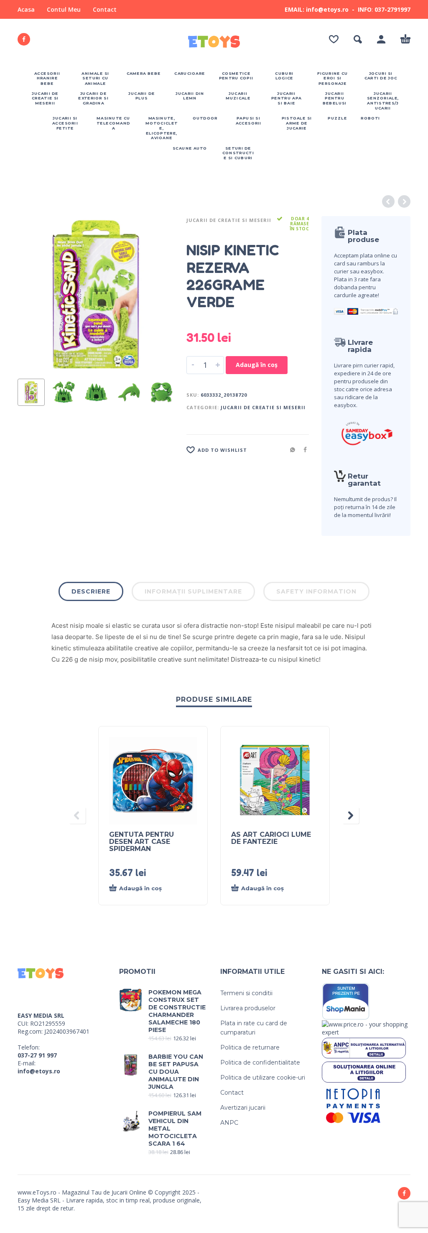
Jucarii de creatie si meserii (228, 220)
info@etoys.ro (39, 1071)
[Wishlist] (334, 39)
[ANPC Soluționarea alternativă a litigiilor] (364, 1047)
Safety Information (316, 591)
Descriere (90, 591)
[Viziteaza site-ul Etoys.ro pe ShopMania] (346, 1001)
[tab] (91, 593)
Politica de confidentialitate (260, 1062)
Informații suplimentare (193, 591)
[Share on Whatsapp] (290, 449)
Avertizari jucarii (242, 1107)
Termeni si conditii (246, 993)
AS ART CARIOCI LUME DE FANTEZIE (271, 838)
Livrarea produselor (247, 1008)
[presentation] (32, 294)
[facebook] (24, 39)
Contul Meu (64, 9)
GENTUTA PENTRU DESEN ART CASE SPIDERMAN (141, 841)
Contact (105, 9)
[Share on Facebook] (302, 449)
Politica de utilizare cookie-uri (262, 1077)
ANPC (229, 1122)
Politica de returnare (250, 1047)
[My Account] (381, 39)
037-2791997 (392, 9)
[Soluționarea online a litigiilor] (364, 1071)
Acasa (26, 9)
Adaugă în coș (257, 365)
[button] (358, 39)
